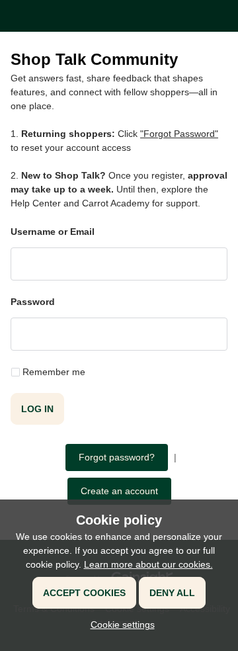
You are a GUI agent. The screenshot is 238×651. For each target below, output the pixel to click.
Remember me (53, 372)
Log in (37, 409)
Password (33, 301)
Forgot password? (117, 457)
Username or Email (53, 231)
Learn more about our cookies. (148, 564)
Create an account (119, 491)
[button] (119, 624)
